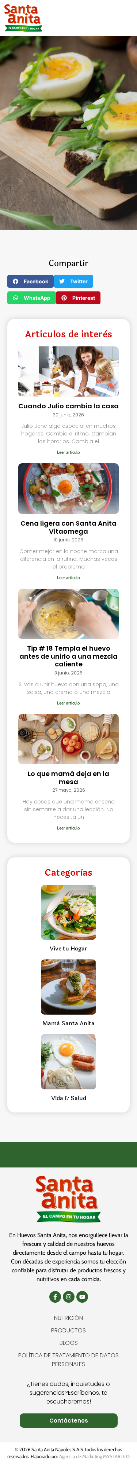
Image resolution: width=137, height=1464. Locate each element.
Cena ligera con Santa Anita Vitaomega (68, 527)
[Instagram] (69, 1297)
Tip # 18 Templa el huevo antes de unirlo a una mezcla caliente (68, 656)
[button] (120, 18)
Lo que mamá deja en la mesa (68, 777)
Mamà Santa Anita (68, 1023)
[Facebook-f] (55, 1297)
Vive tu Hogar (68, 948)
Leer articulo (68, 452)
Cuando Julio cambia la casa (68, 406)
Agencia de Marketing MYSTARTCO (94, 1456)
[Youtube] (82, 1297)
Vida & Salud (68, 1098)
